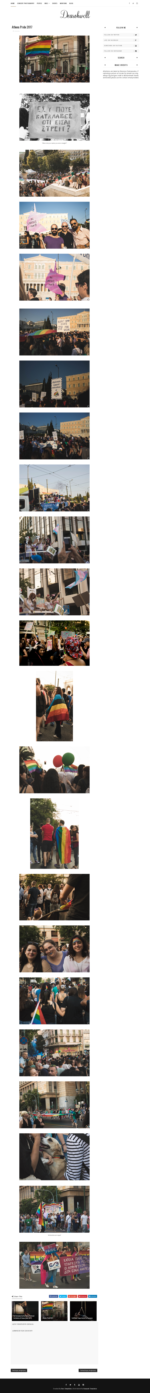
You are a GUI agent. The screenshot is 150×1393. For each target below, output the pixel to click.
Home (13, 3)
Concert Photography (25, 3)
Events (54, 3)
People (39, 3)
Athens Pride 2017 (48, 1318)
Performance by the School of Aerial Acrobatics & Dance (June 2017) (24, 1317)
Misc (46, 3)
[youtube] (79, 1384)
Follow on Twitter (111, 35)
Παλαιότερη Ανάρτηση (88, 1370)
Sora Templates (66, 1388)
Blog (71, 3)
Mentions (63, 3)
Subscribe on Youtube (113, 45)
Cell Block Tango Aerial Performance (82, 1318)
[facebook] (129, 3)
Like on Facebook (111, 40)
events (17, 31)
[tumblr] (74, 1384)
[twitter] (133, 3)
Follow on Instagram (113, 51)
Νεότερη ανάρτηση (19, 1370)
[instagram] (137, 3)
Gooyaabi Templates (90, 1388)
